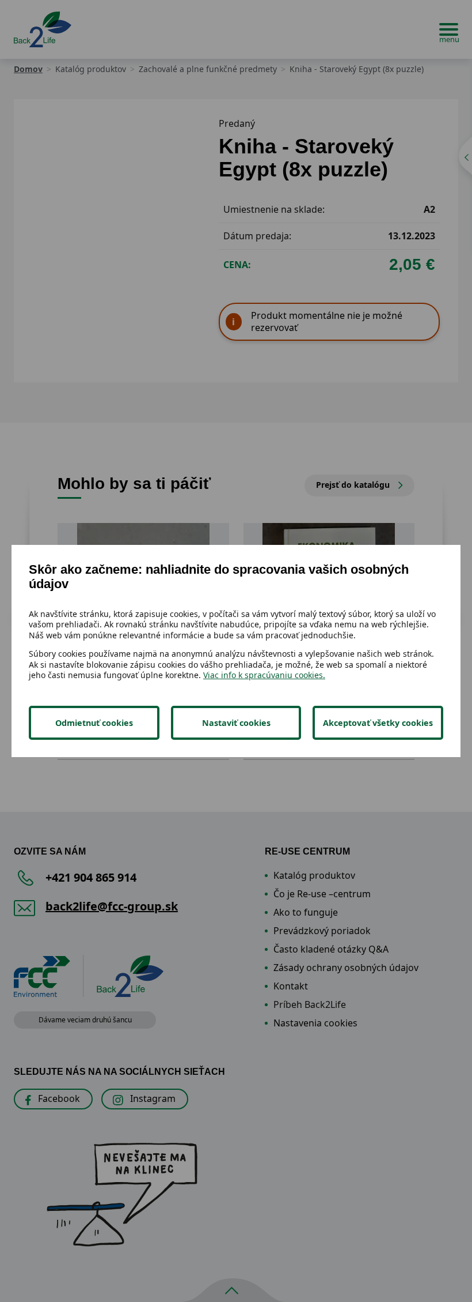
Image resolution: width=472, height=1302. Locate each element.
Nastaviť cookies (236, 722)
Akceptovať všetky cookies (378, 722)
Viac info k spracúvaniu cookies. (264, 674)
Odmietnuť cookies (94, 722)
